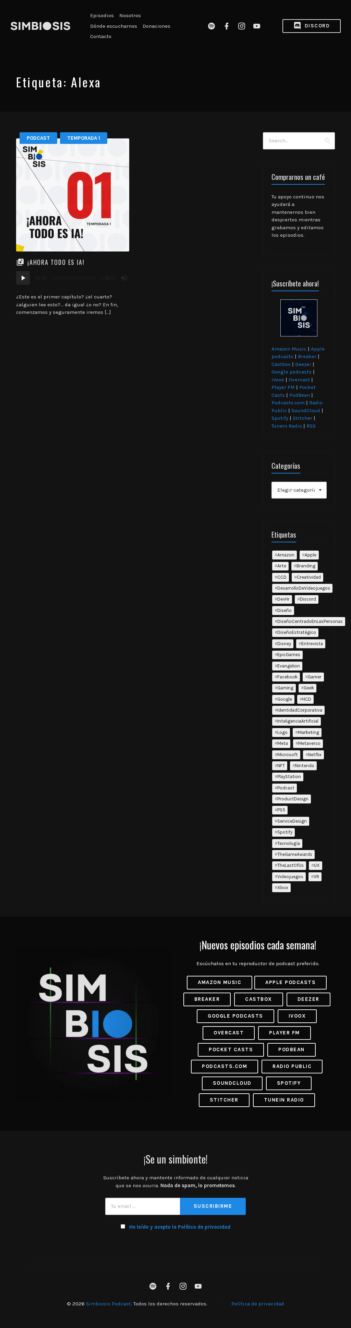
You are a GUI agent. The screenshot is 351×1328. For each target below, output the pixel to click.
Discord (316, 26)
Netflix (315, 754)
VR (316, 876)
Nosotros (130, 15)
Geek (309, 687)
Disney (284, 643)
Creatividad (309, 577)
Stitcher (302, 418)
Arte (281, 565)
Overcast (299, 380)
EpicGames (288, 654)
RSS (311, 426)
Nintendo (304, 765)
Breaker (307, 356)
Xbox (282, 887)
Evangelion (288, 665)
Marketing (308, 732)
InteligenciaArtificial (297, 721)
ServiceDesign (292, 821)
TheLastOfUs (290, 865)
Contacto (100, 36)
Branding (305, 565)
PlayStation (289, 776)
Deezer (303, 364)
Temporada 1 (83, 138)
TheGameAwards (294, 854)
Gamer (315, 676)
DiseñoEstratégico (296, 632)
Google (284, 699)
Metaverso (309, 743)
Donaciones (156, 26)
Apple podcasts (290, 982)
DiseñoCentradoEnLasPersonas (310, 621)
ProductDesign (292, 798)
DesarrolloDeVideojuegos (303, 588)
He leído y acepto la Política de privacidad (179, 1227)
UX (317, 865)
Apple (310, 554)
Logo (282, 732)
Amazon (285, 554)
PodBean (299, 395)
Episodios (102, 15)
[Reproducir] (23, 278)
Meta (282, 743)
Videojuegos (290, 876)
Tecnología (288, 843)
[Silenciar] (124, 278)
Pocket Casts (231, 1049)
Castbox (281, 364)
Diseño (284, 610)
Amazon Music (288, 349)
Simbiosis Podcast (108, 1304)
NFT (281, 765)
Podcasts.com (288, 402)
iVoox (277, 380)
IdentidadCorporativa (299, 710)
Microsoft (287, 754)
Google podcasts (291, 372)
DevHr (283, 599)
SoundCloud (305, 410)
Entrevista (312, 643)
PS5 (281, 809)
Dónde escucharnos (113, 26)
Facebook (287, 676)
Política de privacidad (257, 1304)
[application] (72, 278)
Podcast (38, 138)
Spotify (279, 418)
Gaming (285, 687)
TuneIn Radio (286, 426)
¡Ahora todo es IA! (55, 262)
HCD (306, 699)
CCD (282, 577)
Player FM (283, 387)
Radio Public (292, 1066)
